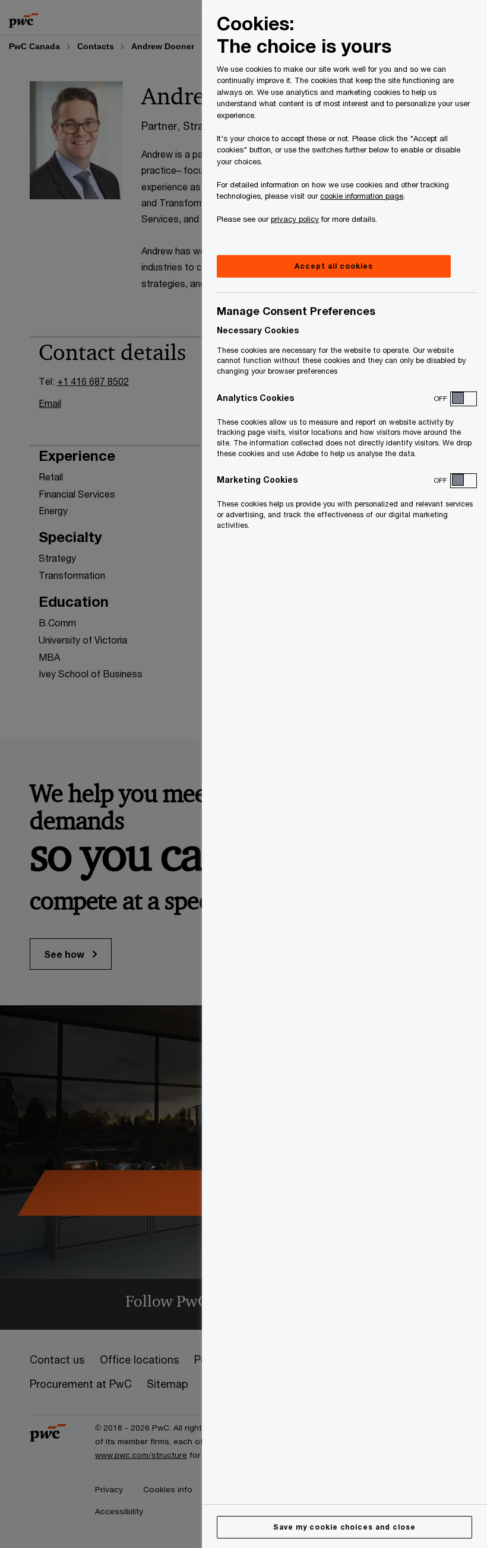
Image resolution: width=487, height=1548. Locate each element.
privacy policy (295, 219)
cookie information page (361, 195)
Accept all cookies (333, 266)
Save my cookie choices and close (344, 1526)
